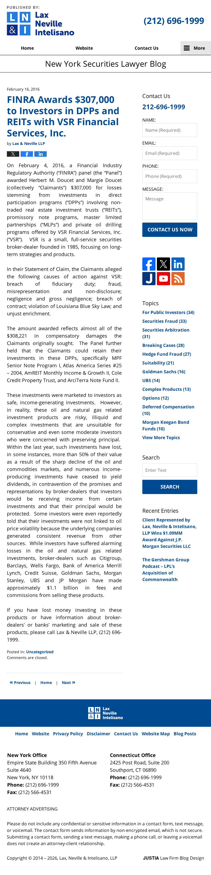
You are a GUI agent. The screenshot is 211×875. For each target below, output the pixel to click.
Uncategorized (40, 651)
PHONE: (150, 166)
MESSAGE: (152, 189)
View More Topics (161, 437)
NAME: (149, 120)
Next (68, 682)
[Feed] (178, 278)
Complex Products (166, 389)
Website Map (156, 734)
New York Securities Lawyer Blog (40, 20)
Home (27, 48)
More (199, 48)
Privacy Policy (68, 734)
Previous (20, 682)
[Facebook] (149, 264)
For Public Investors (168, 312)
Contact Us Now (170, 229)
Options (155, 398)
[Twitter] (163, 264)
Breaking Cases (163, 345)
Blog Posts (185, 734)
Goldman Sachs (163, 372)
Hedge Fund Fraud (166, 354)
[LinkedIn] (178, 264)
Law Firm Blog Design (173, 858)
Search (169, 486)
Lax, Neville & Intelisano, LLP (88, 858)
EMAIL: (149, 143)
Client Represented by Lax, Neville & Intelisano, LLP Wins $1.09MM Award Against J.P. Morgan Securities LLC (169, 533)
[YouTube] (163, 278)
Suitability (158, 363)
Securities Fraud (164, 321)
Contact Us (147, 48)
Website (84, 48)
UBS (151, 380)
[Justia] (149, 278)
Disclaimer (98, 734)
